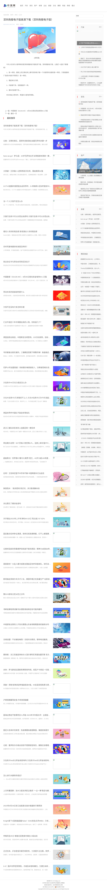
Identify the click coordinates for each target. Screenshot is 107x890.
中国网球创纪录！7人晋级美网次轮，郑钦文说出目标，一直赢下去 (91, 277)
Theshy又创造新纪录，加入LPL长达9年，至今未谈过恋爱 (91, 268)
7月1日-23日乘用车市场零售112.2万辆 (90, 53)
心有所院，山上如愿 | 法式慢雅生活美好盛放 (90, 176)
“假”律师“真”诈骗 (85, 424)
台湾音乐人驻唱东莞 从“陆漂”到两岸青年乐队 (91, 374)
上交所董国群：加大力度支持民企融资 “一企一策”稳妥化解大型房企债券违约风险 (27, 791)
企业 (45, 6)
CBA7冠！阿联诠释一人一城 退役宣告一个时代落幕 (91, 355)
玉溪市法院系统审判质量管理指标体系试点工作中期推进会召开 (91, 328)
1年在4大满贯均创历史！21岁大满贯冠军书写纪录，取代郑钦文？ (91, 351)
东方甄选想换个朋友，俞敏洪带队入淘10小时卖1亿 (91, 429)
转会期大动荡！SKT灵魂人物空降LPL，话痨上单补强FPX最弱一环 (27, 443)
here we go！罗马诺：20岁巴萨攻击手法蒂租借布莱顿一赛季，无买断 (27, 156)
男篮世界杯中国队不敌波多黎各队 (16, 413)
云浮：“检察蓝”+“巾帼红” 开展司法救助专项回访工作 (91, 286)
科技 (63, 6)
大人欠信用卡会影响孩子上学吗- (90, 461)
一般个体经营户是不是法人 (89, 365)
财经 (68, 6)
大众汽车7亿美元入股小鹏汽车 (90, 67)
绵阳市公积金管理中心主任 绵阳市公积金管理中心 (91, 397)
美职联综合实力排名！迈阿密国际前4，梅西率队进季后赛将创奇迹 (91, 378)
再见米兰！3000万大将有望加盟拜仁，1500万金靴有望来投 (91, 305)
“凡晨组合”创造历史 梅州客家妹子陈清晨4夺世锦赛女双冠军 (91, 346)
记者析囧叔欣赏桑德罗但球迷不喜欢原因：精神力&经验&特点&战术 (27, 549)
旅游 (49, 6)
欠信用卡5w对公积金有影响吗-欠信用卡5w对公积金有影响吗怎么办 (27, 760)
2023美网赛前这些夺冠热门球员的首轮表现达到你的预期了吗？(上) (91, 387)
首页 (21, 6)
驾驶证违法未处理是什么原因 (89, 369)
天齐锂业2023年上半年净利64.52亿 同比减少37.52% (24, 519)
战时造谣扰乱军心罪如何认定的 (90, 337)
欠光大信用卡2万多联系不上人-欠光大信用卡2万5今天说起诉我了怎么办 (27, 398)
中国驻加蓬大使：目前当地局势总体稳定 (90, 142)
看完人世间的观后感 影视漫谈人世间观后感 (20, 231)
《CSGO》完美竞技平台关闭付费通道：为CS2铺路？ (91, 438)
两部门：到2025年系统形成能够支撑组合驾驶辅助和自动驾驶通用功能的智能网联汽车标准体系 (90, 60)
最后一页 (14, 113)
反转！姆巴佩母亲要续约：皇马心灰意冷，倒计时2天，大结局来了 (91, 484)
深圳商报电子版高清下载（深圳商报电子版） (20, 126)
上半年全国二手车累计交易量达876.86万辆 (89, 77)
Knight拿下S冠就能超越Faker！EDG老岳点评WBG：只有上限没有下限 (27, 821)
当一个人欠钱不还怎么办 (13, 201)
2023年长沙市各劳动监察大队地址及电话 (91, 401)
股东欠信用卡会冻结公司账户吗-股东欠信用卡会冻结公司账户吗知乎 (91, 456)
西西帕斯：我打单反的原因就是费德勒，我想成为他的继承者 (91, 420)
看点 (73, 6)
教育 (59, 6)
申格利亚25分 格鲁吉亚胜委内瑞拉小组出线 (20, 836)
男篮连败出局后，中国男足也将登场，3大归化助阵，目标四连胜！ (27, 337)
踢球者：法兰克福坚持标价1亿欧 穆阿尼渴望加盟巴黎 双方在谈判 (27, 655)
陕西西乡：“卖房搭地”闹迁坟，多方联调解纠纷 (21, 488)
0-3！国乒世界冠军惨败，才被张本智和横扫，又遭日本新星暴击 (27, 866)
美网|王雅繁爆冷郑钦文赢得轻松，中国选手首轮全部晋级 (91, 415)
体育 (40, 6)
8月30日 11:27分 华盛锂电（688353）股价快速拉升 (91, 466)
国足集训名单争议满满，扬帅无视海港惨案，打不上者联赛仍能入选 (27, 534)
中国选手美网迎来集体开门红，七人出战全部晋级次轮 (91, 392)
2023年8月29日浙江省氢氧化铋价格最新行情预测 (22, 806)
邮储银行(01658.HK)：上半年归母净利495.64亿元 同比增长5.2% (91, 259)
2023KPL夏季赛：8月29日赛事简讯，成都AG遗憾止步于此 (91, 479)
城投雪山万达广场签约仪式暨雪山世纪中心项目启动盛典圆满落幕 (90, 190)
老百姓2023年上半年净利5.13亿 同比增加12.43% (91, 300)
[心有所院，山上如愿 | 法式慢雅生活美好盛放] (89, 165)
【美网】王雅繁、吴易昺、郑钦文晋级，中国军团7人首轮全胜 (91, 447)
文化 (54, 6)
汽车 (26, 6)
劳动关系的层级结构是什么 (13, 292)
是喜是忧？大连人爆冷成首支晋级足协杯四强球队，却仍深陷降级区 (27, 564)
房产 (35, 6)
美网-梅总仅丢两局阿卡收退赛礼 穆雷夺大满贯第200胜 (91, 383)
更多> (100, 27)
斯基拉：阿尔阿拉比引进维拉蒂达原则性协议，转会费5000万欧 (91, 342)
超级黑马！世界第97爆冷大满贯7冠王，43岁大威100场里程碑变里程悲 (27, 458)
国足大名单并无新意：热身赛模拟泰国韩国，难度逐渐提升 (26, 730)
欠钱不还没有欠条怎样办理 (13, 307)
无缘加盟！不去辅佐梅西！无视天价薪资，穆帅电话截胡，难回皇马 (27, 639)
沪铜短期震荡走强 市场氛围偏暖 (15, 700)
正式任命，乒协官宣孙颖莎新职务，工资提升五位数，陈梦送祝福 (27, 851)
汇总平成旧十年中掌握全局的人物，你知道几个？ (22, 322)
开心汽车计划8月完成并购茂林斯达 (91, 71)
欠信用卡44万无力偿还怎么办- (15, 383)
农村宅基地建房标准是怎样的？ (15, 247)
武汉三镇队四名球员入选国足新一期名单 (19, 428)
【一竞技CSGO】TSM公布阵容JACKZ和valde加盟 (91, 273)
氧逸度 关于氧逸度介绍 (87, 323)
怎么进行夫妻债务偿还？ (13, 775)
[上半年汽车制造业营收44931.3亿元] (89, 37)
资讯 (31, 6)
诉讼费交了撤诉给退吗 (12, 503)
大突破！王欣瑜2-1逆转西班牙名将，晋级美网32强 (23, 171)
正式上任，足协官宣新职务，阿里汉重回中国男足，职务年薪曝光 (91, 410)
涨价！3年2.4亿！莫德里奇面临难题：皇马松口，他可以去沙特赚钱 (91, 314)
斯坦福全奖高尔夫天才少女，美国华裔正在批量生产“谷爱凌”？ (27, 579)
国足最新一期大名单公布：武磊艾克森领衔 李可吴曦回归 (91, 319)
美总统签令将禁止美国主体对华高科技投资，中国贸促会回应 (91, 406)
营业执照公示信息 (60, 887)
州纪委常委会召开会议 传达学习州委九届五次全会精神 (91, 360)
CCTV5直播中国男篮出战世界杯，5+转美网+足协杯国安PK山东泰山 (27, 186)
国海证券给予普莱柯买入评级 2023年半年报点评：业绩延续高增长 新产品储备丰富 (27, 715)
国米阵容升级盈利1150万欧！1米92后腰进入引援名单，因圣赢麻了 (91, 433)
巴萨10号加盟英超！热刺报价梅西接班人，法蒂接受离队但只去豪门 (27, 367)
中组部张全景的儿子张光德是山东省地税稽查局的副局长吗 (26, 624)
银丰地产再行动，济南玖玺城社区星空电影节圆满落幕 (90, 196)
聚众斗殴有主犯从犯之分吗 (13, 594)
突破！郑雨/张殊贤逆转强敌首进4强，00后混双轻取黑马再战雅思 (27, 685)
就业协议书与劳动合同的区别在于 (16, 262)
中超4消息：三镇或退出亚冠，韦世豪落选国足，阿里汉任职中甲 (91, 263)
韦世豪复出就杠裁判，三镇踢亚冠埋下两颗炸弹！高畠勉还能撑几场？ (27, 352)
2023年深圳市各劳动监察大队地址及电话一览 (91, 296)
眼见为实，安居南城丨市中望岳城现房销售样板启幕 (90, 183)
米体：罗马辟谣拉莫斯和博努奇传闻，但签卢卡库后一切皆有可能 (27, 670)
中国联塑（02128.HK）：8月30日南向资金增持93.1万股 (29, 111)
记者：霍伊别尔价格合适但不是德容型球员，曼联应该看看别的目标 (27, 745)
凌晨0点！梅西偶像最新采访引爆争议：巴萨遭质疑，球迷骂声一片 (91, 309)
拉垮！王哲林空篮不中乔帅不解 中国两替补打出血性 (23, 473)
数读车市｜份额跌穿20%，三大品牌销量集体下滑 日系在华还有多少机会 (90, 84)
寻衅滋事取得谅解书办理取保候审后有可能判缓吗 (22, 609)
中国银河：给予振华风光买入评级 (91, 452)
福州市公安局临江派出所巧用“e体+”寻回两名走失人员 (91, 291)
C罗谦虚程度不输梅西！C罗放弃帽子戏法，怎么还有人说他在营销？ (91, 470)
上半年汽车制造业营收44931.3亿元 (91, 47)
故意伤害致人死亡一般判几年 (89, 332)
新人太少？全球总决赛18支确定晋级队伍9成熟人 (91, 475)
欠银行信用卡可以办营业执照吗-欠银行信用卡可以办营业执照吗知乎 (27, 216)
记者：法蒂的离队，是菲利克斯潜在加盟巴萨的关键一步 (25, 141)
